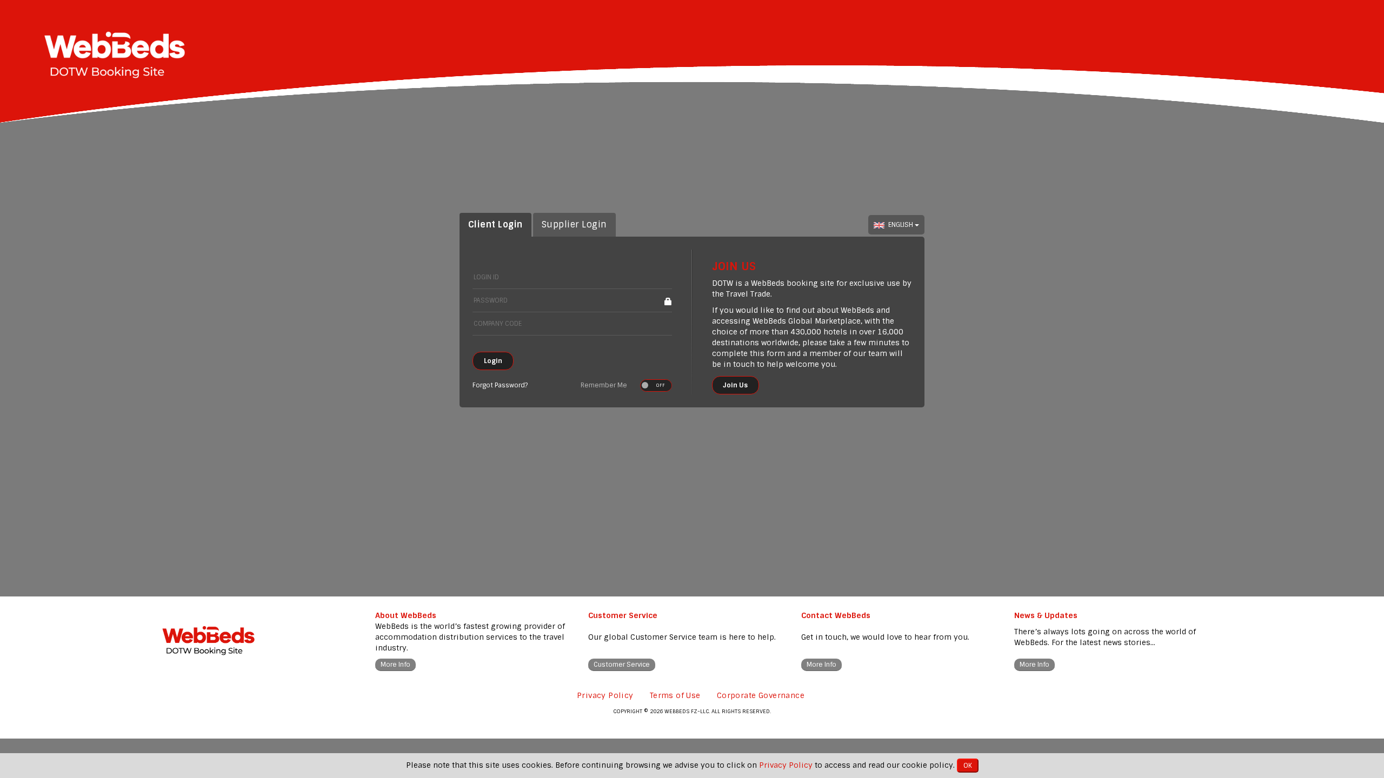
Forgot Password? (500, 385)
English (901, 224)
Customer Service (622, 664)
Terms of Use (675, 695)
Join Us (735, 385)
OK (967, 765)
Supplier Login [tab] (574, 224)
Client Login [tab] (495, 224)
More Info (395, 664)
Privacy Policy (605, 695)
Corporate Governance (760, 695)
